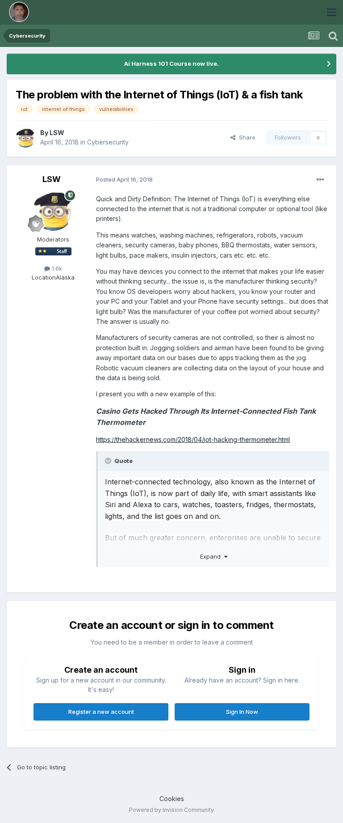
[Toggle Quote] (109, 460)
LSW (57, 132)
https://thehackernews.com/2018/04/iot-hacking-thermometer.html (193, 439)
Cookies (171, 798)
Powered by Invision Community (171, 809)
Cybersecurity (108, 142)
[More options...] (320, 179)
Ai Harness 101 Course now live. (171, 63)
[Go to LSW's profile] (25, 138)
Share (245, 137)
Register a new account (101, 711)
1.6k (56, 268)
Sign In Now (242, 711)
